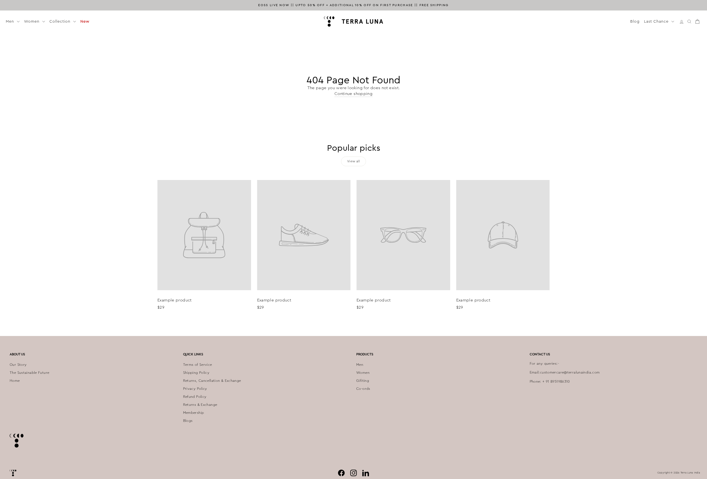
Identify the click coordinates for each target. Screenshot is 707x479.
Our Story (18, 364)
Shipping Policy (196, 372)
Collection (60, 21)
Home (15, 380)
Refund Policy (195, 396)
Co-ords (363, 388)
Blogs (188, 420)
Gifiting (362, 380)
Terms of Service (197, 364)
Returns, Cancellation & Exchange (212, 380)
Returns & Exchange (200, 404)
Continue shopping (353, 94)
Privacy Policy (195, 388)
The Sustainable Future (29, 372)
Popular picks (353, 148)
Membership (193, 412)
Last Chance (657, 21)
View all (353, 161)
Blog (635, 21)
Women (32, 21)
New (84, 21)
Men (10, 21)
